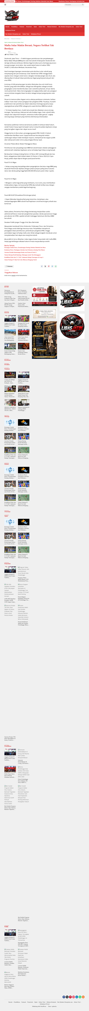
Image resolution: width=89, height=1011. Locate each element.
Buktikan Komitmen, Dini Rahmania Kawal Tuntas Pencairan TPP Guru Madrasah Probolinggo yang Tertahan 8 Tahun (23, 974)
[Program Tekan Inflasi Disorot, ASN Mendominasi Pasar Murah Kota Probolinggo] (23, 571)
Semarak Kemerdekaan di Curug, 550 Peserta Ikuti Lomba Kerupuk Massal (23, 762)
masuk (13, 275)
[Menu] (5, 4)
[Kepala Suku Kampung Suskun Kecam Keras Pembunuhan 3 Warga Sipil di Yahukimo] (23, 346)
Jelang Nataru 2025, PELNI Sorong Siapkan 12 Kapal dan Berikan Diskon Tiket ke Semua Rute (10, 305)
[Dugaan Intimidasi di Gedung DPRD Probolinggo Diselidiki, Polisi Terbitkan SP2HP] (23, 402)
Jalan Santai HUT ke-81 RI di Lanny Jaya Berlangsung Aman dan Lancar (9, 338)
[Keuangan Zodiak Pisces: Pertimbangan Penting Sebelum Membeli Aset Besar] (10, 422)
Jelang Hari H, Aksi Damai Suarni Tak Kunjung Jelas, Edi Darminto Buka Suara (23, 395)
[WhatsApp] (80, 997)
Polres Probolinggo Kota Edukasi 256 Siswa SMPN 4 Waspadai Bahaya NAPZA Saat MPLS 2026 (23, 781)
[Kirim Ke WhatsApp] (55, 266)
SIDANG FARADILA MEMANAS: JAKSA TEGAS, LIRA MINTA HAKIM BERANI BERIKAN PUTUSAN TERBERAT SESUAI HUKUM (10, 409)
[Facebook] (63, 997)
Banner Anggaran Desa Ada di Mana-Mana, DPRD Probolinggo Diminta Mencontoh (10, 986)
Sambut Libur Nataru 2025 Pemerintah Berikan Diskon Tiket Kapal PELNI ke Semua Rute (23, 305)
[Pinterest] (70, 997)
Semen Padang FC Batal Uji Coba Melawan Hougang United (20, 259)
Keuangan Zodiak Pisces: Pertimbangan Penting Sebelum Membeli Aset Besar (25, 247)
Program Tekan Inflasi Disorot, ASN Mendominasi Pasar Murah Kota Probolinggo (23, 579)
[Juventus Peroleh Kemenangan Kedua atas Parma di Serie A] (10, 436)
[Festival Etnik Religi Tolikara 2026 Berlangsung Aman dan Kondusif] (10, 346)
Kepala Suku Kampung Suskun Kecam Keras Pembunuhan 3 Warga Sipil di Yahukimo (23, 352)
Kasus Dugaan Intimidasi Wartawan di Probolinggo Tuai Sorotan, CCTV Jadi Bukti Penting (23, 598)
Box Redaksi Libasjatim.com (66, 26)
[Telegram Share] (52, 266)
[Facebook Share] (42, 266)
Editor (9, 51)
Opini (35, 26)
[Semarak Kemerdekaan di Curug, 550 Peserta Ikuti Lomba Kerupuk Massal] (23, 754)
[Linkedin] (76, 997)
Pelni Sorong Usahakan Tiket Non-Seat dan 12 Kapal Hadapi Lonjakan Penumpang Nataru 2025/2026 (10, 298)
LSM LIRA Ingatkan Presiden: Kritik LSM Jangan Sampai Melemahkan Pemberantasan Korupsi (10, 600)
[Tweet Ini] (45, 266)
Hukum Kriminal (52, 26)
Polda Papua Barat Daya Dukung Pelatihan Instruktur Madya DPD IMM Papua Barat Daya (23, 338)
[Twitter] (67, 997)
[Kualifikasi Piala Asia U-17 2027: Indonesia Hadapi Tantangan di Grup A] (10, 450)
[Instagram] (73, 997)
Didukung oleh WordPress (39, 1006)
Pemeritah (29, 26)
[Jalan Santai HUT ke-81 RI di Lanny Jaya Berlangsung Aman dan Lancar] (10, 332)
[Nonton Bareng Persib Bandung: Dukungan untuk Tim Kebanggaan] (23, 436)
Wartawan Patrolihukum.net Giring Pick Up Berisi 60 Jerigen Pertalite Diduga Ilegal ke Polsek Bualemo (10, 292)
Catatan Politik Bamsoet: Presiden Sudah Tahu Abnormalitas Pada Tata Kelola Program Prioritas (10, 963)
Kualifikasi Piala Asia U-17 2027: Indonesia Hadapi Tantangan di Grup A (23, 257)
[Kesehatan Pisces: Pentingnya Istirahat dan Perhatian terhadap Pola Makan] (23, 422)
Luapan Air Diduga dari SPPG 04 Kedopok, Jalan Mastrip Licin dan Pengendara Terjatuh (10, 381)
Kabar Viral (42, 26)
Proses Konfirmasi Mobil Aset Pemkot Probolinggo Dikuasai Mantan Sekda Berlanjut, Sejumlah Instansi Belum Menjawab (23, 623)
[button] (83, 4)
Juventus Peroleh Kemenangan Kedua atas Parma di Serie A (20, 252)
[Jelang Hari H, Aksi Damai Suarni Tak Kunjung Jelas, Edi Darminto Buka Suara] (23, 388)
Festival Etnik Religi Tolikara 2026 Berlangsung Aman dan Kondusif (9, 352)
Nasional (22, 26)
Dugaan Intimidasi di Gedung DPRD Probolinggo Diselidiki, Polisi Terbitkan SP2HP (23, 409)
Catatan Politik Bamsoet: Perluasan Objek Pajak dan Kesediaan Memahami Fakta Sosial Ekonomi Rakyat (23, 967)
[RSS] (83, 997)
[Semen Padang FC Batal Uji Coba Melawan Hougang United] (23, 450)
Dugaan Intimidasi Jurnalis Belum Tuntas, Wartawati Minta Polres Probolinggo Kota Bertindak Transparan (9, 395)
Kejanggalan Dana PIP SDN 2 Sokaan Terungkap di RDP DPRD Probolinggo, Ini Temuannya (23, 944)
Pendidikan (14, 26)
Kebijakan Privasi (10, 30)
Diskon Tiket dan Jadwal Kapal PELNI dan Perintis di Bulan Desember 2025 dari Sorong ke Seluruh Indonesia (23, 298)
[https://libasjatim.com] (11, 15)
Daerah (7, 26)
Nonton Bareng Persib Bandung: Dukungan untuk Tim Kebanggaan (22, 255)
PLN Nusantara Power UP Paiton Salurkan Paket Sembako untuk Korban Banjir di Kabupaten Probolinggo (22, 292)
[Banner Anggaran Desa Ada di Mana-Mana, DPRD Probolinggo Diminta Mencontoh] (10, 977)
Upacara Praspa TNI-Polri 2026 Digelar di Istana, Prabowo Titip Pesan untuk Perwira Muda (10, 738)
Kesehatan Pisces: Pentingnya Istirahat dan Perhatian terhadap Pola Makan (63, 1)
